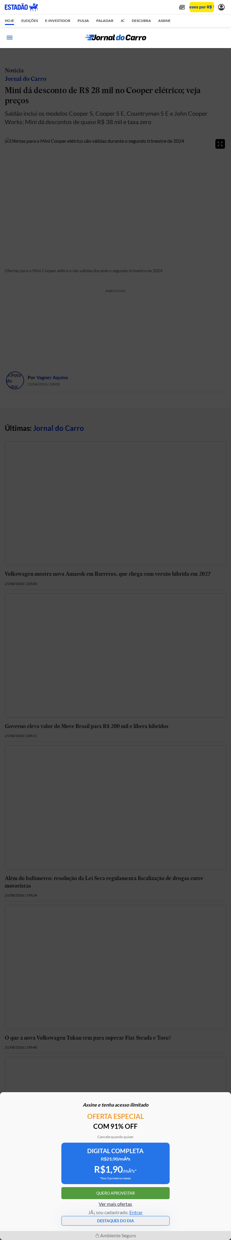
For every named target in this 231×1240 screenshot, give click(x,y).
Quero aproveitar (115, 1193)
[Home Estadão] (21, 7)
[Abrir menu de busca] (221, 37)
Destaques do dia (115, 1220)
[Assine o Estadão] (201, 7)
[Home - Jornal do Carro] (115, 37)
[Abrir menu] (9, 37)
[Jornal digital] (182, 7)
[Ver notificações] (221, 7)
